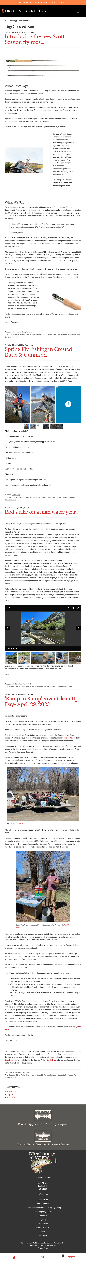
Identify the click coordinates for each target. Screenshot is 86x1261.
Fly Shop (43, 1220)
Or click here (52, 1060)
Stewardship (17, 1072)
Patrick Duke (69, 738)
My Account (43, 1224)
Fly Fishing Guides (68, 497)
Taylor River (13, 497)
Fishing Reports (19, 684)
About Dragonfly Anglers (43, 1212)
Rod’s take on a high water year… (42, 512)
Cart (43, 1232)
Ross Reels (72, 334)
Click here (9, 1060)
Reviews (29, 332)
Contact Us (43, 1216)
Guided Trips (43, 1200)
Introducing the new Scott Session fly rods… (34, 39)
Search (43, 1257)
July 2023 (11, 1095)
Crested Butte (14, 334)
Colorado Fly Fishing (48, 334)
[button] (68, 608)
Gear (23, 332)
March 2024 (11, 1092)
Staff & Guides (43, 1204)
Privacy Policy (43, 1248)
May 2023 (11, 1097)
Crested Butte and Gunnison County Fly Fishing (43, 1208)
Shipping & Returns (43, 1228)
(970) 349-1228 (43, 1194)
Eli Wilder (20, 823)
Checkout (43, 1236)
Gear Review (14, 337)
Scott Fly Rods (61, 334)
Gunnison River (25, 334)
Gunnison (41, 497)
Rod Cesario (29, 32)
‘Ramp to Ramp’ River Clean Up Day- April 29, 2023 (41, 701)
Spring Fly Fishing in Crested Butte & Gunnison (38, 352)
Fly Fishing (17, 332)
